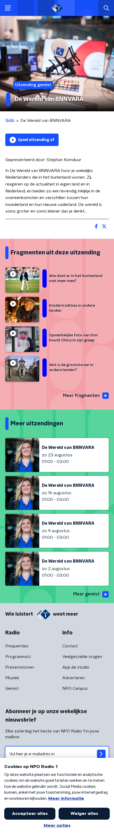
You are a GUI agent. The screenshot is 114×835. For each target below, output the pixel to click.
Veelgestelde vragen (82, 657)
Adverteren (73, 678)
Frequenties (16, 646)
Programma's (18, 657)
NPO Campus (75, 688)
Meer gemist (86, 594)
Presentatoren (19, 667)
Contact (70, 646)
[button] (8, 8)
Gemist (12, 688)
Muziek (12, 678)
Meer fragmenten (81, 396)
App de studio (75, 667)
